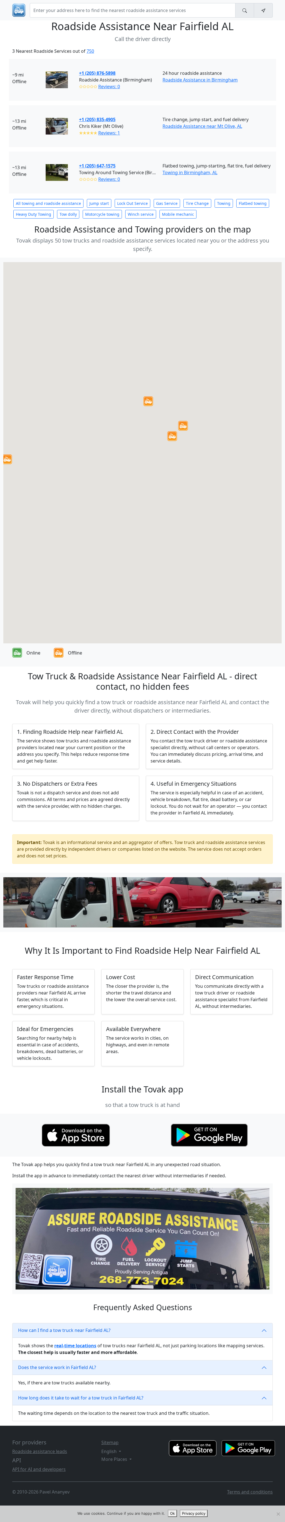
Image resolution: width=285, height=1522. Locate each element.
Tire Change (197, 203)
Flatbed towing (253, 203)
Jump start (99, 203)
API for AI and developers (39, 1469)
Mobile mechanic (178, 214)
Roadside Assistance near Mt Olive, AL (202, 126)
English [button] (109, 1451)
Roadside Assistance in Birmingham (200, 80)
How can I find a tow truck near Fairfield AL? (64, 1330)
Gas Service (167, 203)
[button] (172, 436)
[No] (278, 1514)
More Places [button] (114, 1459)
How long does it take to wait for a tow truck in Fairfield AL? (80, 1398)
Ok (172, 1513)
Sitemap (110, 1442)
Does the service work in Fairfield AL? (57, 1367)
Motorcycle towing (102, 214)
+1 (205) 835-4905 (97, 119)
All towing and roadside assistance (48, 203)
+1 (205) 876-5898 (97, 73)
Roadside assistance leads (39, 1451)
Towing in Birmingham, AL (190, 172)
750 (90, 51)
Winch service (141, 214)
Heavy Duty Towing (33, 214)
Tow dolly (68, 214)
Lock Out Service (132, 203)
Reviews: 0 (109, 86)
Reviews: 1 (109, 133)
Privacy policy (193, 1513)
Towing (223, 203)
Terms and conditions (250, 1492)
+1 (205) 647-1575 (97, 166)
